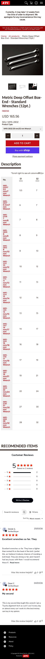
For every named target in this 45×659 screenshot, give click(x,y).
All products (14, 36)
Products (12, 632)
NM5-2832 (6, 422)
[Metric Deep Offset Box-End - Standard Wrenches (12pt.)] (12, 86)
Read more (14, 562)
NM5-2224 (6, 391)
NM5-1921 (6, 375)
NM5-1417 (6, 329)
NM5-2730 (6, 407)
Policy (11, 646)
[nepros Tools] (5, 3)
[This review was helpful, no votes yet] (35, 573)
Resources (12, 637)
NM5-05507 (6, 190)
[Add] (37, 135)
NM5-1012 (6, 266)
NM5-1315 (6, 313)
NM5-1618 (6, 344)
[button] (26, 3)
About (11, 641)
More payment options (22, 156)
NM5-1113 (6, 282)
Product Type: (7, 124)
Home (3, 36)
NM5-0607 (6, 205)
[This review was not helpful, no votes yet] (40, 572)
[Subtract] (8, 135)
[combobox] (33, 518)
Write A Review (22, 500)
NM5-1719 (6, 360)
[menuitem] (26, 3)
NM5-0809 (6, 235)
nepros (5, 110)
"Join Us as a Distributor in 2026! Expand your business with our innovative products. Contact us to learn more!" (22, 28)
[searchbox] (12, 512)
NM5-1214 (6, 297)
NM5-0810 (6, 251)
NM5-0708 (6, 220)
